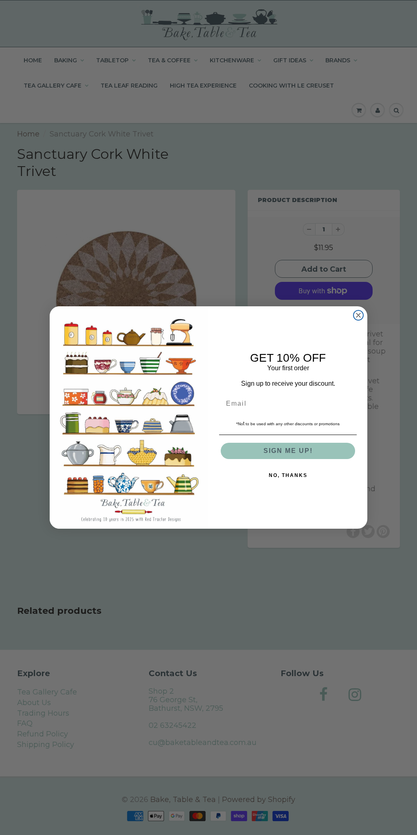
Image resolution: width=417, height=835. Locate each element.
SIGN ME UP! (288, 450)
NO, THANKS (288, 475)
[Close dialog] (358, 315)
